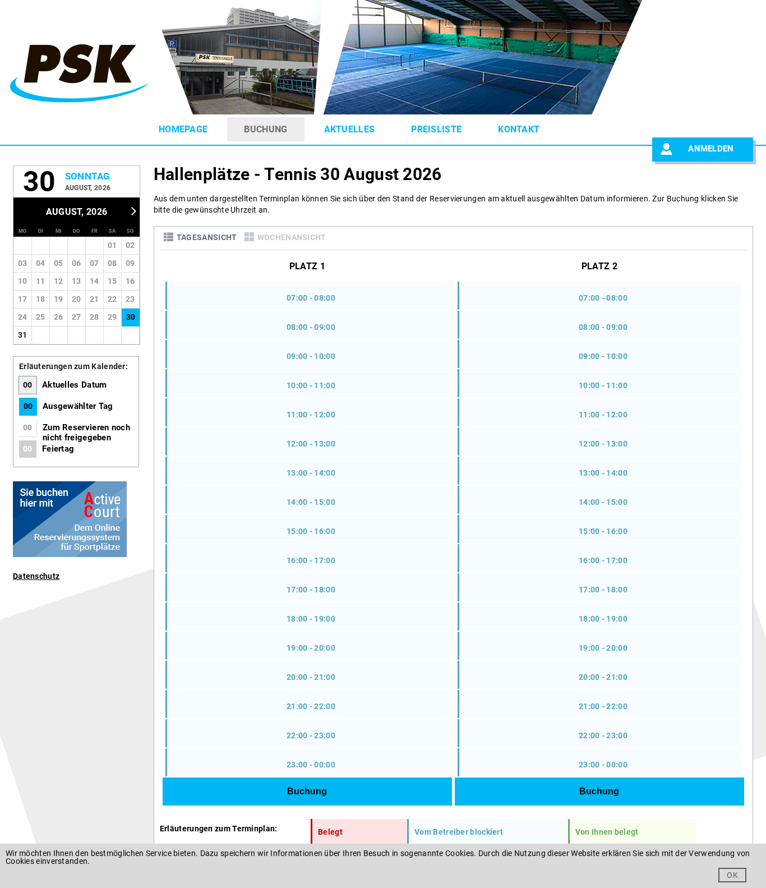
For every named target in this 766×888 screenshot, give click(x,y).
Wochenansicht (291, 237)
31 (22, 334)
